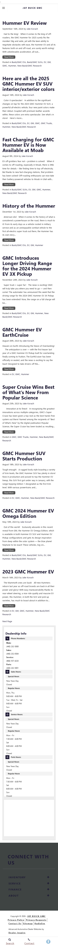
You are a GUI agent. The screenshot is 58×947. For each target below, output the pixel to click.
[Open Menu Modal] (3, 8)
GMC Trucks (46, 123)
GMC (4, 65)
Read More (9, 57)
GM (49, 62)
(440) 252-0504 (12, 654)
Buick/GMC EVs (19, 62)
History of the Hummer (28, 205)
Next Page (7, 621)
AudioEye (39, 923)
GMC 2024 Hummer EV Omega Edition (28, 513)
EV (45, 62)
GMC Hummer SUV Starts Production (23, 456)
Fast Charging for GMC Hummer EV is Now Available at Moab (28, 144)
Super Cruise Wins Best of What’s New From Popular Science (28, 392)
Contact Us (15, 923)
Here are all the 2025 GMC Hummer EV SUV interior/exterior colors (28, 83)
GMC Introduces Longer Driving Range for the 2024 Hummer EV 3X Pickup (27, 265)
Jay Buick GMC (36, 916)
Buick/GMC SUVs (35, 62)
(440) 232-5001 (12, 668)
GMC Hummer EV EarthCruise (22, 332)
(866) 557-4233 (12, 661)
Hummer (12, 65)
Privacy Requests (36, 920)
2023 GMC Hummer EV (28, 571)
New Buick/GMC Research (29, 65)
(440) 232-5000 (12, 646)
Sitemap (28, 923)
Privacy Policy (16, 920)
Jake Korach (32, 28)
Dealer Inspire (17, 932)
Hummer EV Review (24, 22)
